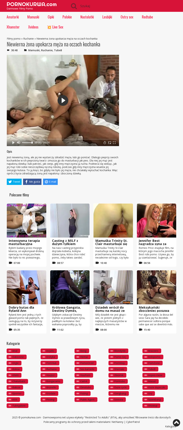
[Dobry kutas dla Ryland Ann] (26, 287)
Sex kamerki (87, 369)
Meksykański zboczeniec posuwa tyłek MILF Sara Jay (154, 310)
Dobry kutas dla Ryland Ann (21, 309)
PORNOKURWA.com (32, 4)
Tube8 (58, 50)
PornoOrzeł (87, 363)
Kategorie (170, 426)
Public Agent (87, 399)
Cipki (51, 17)
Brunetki (51, 387)
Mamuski (33, 17)
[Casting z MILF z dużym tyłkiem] (70, 221)
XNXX (15, 375)
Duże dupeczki (156, 387)
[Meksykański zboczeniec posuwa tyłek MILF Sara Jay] (156, 287)
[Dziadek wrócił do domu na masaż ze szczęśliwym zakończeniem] (113, 287)
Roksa (15, 369)
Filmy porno (14, 38)
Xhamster (13, 27)
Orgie (15, 363)
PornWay (119, 363)
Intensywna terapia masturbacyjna (24, 242)
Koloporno (154, 357)
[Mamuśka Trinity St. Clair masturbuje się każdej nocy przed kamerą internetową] (113, 221)
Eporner (16, 393)
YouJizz (50, 375)
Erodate (50, 393)
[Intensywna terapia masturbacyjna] (26, 221)
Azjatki (50, 350)
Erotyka (50, 357)
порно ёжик (155, 375)
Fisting (84, 393)
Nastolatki (87, 17)
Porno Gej (120, 357)
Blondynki (119, 350)
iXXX (14, 399)
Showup (152, 405)
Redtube (147, 17)
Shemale (119, 369)
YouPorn (85, 375)
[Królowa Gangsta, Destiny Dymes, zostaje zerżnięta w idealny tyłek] (70, 287)
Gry (150, 393)
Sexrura (118, 399)
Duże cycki (120, 387)
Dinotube (85, 387)
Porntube (119, 381)
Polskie (67, 17)
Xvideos (33, 27)
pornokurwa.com (31, 417)
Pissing (50, 399)
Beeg (83, 350)
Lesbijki (107, 17)
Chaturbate (18, 381)
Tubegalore (19, 405)
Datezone (18, 357)
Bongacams (53, 381)
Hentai (84, 357)
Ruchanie (28, 38)
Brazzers (153, 350)
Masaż (152, 381)
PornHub (51, 363)
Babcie (16, 387)
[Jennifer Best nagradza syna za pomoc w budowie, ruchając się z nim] (156, 221)
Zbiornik (118, 375)
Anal (14, 350)
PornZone (154, 363)
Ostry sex (127, 17)
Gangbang (120, 393)
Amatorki (13, 17)
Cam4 (83, 381)
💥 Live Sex (55, 27)
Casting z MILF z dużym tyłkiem (65, 242)
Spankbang (154, 399)
